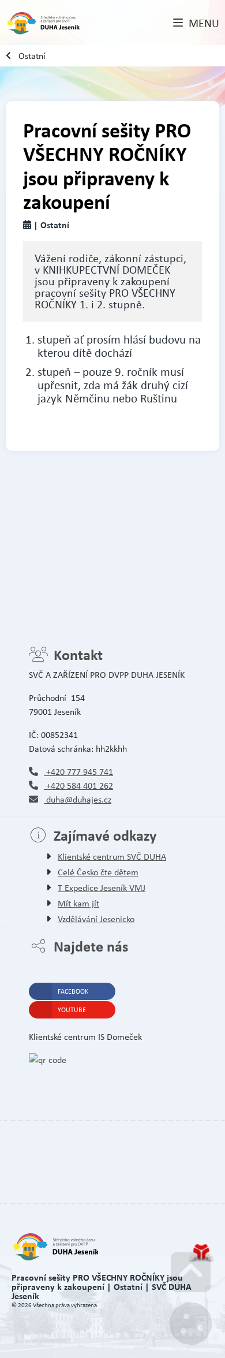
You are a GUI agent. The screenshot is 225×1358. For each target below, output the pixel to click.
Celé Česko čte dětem (98, 872)
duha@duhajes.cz (77, 799)
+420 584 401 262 (78, 785)
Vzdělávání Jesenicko (96, 919)
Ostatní (32, 56)
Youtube (72, 1009)
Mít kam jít (78, 903)
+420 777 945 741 (78, 772)
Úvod (43, 24)
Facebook (73, 991)
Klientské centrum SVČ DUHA (112, 856)
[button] (196, 23)
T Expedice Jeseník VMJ (101, 888)
